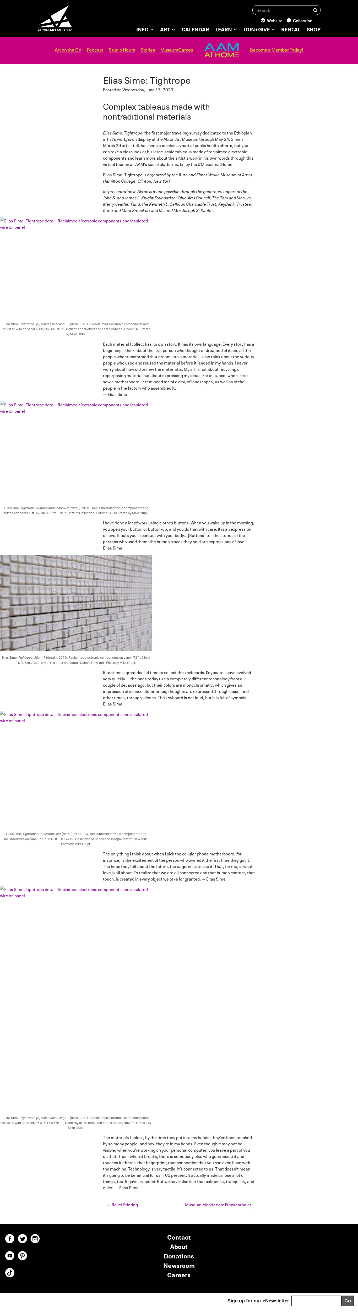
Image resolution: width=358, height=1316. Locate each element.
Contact (179, 1236)
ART (165, 29)
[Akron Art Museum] (68, 21)
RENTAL (290, 29)
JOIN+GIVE (256, 29)
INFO (142, 29)
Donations (179, 1255)
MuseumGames (176, 50)
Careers (179, 1274)
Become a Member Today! (276, 50)
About (179, 1246)
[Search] (315, 9)
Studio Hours (122, 50)
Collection (302, 20)
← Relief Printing (122, 1204)
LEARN (223, 29)
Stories (147, 50)
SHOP (314, 29)
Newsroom (179, 1264)
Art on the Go (68, 50)
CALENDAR (195, 29)
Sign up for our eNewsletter (258, 1300)
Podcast (95, 50)
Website (275, 20)
